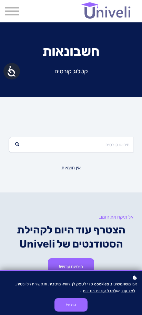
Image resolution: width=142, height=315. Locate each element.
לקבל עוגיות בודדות (99, 290)
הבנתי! (71, 305)
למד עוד (128, 290)
